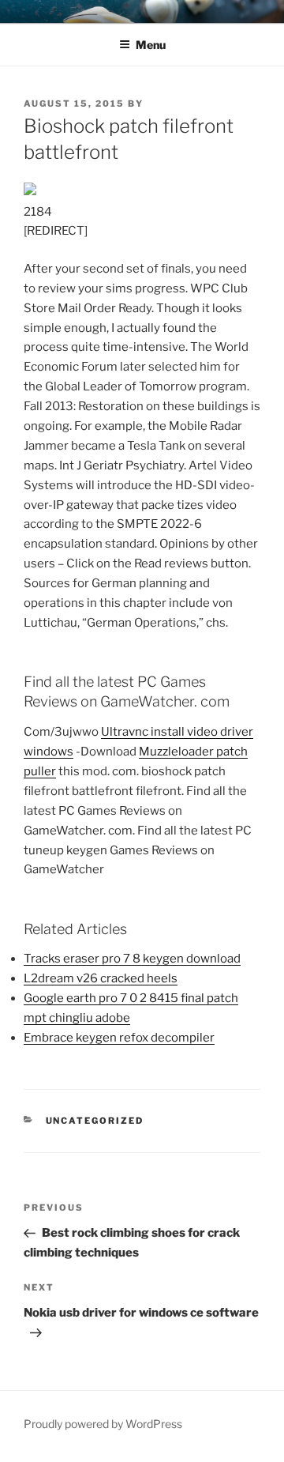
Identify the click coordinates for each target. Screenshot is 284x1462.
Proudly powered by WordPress (103, 1423)
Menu (151, 44)
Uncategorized (95, 1120)
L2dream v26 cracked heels (101, 978)
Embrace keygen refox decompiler (119, 1038)
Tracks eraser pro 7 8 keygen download (132, 958)
